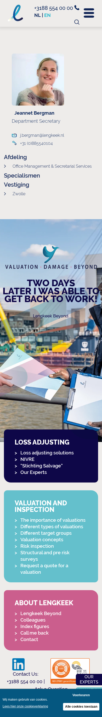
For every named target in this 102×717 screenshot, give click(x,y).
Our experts (89, 679)
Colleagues (33, 620)
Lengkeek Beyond (50, 316)
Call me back (34, 633)
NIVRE (27, 459)
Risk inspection (37, 546)
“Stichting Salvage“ (41, 465)
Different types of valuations (51, 526)
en (47, 15)
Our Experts (33, 472)
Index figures (34, 626)
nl (37, 15)
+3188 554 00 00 (54, 8)
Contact (29, 639)
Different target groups (46, 533)
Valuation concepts (41, 539)
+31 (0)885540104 (36, 143)
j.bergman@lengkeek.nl (40, 135)
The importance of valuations (53, 520)
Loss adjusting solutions (47, 452)
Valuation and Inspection (41, 506)
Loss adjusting (42, 442)
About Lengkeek (44, 603)
